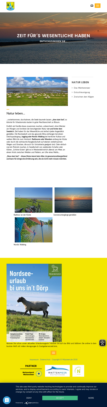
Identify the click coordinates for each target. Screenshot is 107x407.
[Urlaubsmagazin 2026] (34, 303)
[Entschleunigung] (37, 91)
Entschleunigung (82, 92)
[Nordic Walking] (33, 230)
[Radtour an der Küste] (33, 200)
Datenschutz (45, 360)
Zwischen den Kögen (84, 97)
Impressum (34, 360)
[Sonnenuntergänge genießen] (73, 200)
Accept (60, 398)
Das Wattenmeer (82, 88)
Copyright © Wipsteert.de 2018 (64, 360)
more (91, 398)
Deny (29, 398)
